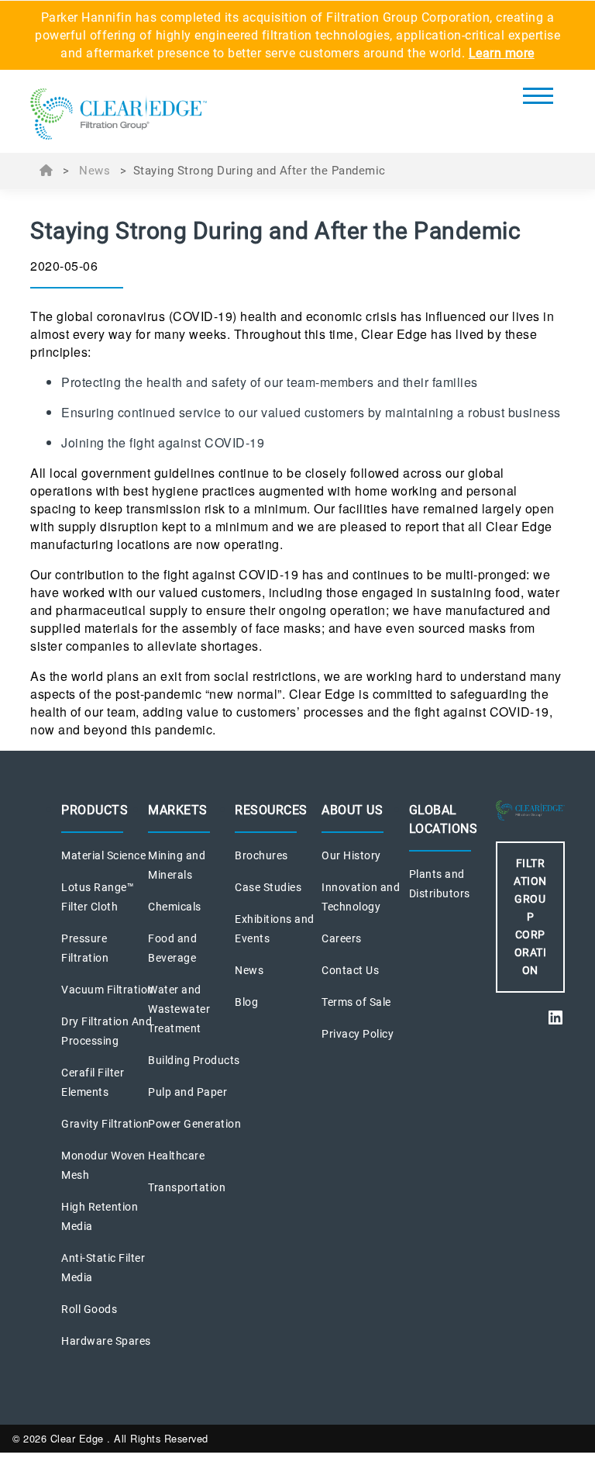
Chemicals (174, 906)
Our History (351, 855)
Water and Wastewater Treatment (179, 1009)
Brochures (261, 855)
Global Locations (443, 819)
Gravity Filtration (105, 1124)
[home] (118, 115)
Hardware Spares (106, 1341)
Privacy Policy (358, 1034)
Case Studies (268, 887)
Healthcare (176, 1155)
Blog (246, 1002)
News (94, 171)
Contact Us (350, 970)
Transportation (186, 1187)
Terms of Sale (356, 1002)
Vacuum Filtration (107, 989)
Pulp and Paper (187, 1092)
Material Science (103, 855)
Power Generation (194, 1124)
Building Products (194, 1060)
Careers (342, 938)
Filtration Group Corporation (530, 916)
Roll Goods (89, 1309)
